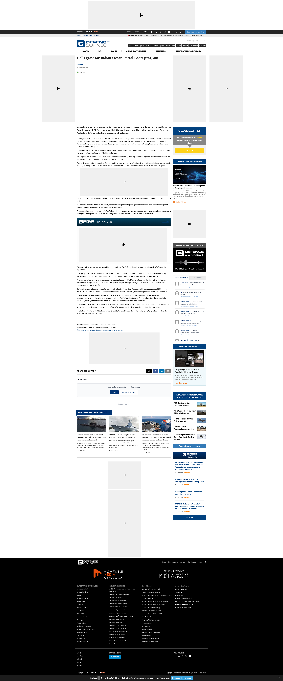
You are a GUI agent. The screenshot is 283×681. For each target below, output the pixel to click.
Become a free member (195, 32)
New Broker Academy (149, 617)
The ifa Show (179, 595)
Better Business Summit (117, 638)
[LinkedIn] (179, 656)
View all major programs (189, 446)
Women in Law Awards (182, 586)
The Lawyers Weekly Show (183, 598)
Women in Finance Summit (150, 642)
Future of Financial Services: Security (154, 605)
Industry (161, 51)
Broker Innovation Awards (117, 641)
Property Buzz (81, 623)
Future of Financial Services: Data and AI (155, 601)
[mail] (168, 371)
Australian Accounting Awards (119, 594)
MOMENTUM (92, 32)
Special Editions (165, 46)
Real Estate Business (84, 626)
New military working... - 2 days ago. (189, 296)
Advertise (137, 32)
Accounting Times (83, 592)
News (131, 46)
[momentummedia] (109, 574)
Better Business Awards (117, 635)
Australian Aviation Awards (118, 601)
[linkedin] (161, 371)
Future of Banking (148, 598)
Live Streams (193, 46)
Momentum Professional (183, 607)
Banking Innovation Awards (118, 631)
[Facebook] (175, 656)
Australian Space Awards (117, 625)
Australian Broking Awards (118, 607)
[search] (204, 40)
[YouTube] (190, 656)
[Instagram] (186, 656)
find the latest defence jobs (88, 35)
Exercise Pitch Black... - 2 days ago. (189, 315)
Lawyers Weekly (82, 617)
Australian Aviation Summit (118, 604)
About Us (80, 656)
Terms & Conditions (199, 673)
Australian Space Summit (117, 628)
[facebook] (155, 371)
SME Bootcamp (147, 635)
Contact (145, 32)
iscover (203, 46)
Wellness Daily (81, 638)
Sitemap (79, 665)
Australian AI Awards (116, 597)
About (129, 32)
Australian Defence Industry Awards (121, 616)
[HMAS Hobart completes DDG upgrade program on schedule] (124, 424)
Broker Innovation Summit (117, 644)
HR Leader (80, 614)
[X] (149, 371)
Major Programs (139, 46)
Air (99, 51)
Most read (198, 278)
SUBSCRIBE (115, 657)
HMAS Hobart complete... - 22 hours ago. (190, 287)
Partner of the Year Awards (151, 620)
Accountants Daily (83, 589)
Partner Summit (147, 623)
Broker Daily (81, 601)
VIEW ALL (165, 222)
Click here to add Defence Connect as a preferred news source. (100, 330)
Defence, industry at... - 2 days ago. (189, 325)
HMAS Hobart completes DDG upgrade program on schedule (122, 436)
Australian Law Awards (116, 619)
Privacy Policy (187, 673)
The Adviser (81, 635)
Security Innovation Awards (151, 632)
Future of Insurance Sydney (151, 608)
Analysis (148, 46)
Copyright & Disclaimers (174, 673)
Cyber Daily (80, 604)
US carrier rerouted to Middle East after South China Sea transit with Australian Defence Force (156, 437)
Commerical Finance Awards (151, 589)
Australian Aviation (83, 598)
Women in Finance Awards (150, 639)
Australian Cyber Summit (117, 613)
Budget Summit (147, 586)
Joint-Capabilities (136, 51)
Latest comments (181, 278)
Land (114, 51)
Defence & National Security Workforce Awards (157, 595)
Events (178, 46)
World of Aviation (82, 642)
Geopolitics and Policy (188, 51)
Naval (85, 51)
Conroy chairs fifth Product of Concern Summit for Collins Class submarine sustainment (91, 437)
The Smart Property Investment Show (187, 601)
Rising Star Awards (148, 629)
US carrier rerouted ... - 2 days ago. (189, 335)
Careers (155, 46)
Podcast (185, 46)
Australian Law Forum (116, 622)
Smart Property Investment (86, 629)
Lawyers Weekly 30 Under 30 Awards (154, 614)
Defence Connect (82, 607)
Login (180, 32)
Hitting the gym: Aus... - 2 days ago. (189, 306)
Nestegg (80, 620)
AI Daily (79, 595)
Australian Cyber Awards (117, 610)
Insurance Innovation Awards (151, 611)
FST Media (80, 611)
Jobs (173, 46)
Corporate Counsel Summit (151, 592)
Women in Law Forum (181, 589)
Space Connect (82, 632)
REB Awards (146, 626)
